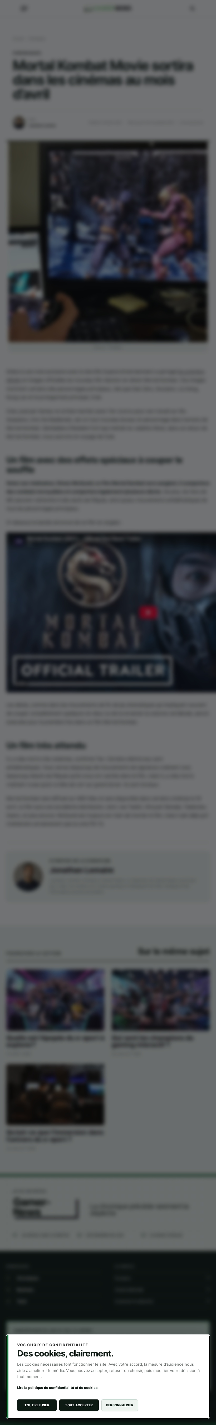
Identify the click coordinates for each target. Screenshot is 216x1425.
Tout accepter (79, 1405)
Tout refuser (36, 1405)
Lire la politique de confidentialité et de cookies (57, 1387)
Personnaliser (119, 1405)
